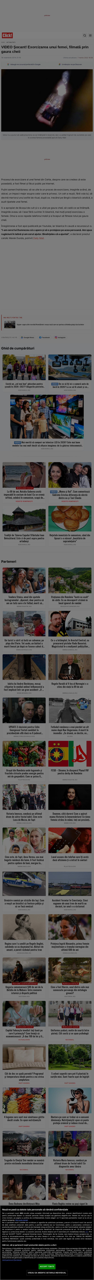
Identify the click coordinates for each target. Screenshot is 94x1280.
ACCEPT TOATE (47, 1266)
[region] (47, 1242)
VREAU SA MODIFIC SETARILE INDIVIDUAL (47, 1273)
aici (86, 1232)
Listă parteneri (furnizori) (11, 1260)
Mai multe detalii (21, 1220)
